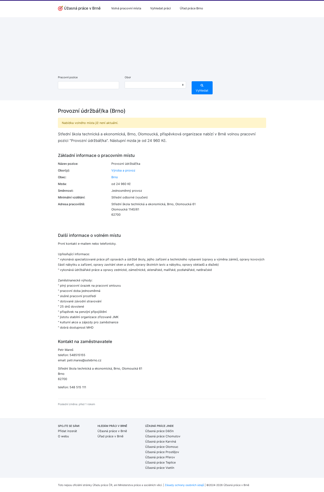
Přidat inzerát (67, 431)
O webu (63, 436)
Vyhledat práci (160, 8)
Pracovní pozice (68, 77)
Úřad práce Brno (191, 8)
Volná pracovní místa (126, 8)
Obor (128, 77)
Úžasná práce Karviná (160, 441)
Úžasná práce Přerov (160, 457)
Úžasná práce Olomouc (161, 447)
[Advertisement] (162, 43)
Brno (114, 177)
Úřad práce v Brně (110, 436)
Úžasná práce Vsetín (159, 468)
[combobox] (155, 84)
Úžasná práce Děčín (159, 431)
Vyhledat (202, 90)
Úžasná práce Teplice (160, 462)
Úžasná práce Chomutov (162, 436)
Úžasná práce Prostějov (162, 452)
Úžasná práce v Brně (112, 431)
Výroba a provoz (123, 170)
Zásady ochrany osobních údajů (184, 485)
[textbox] (132, 84)
